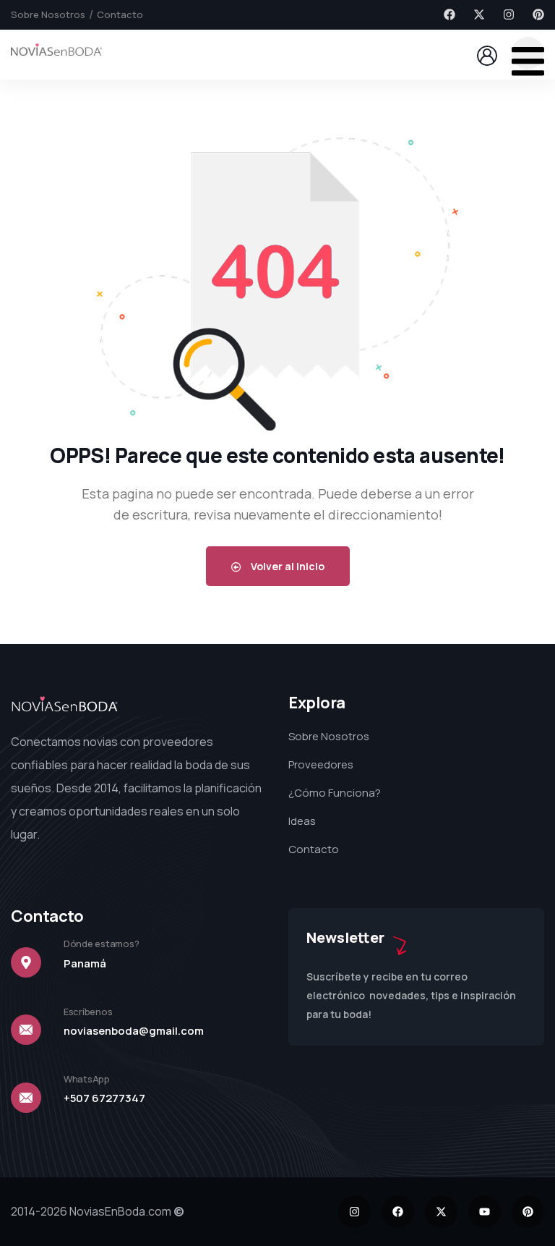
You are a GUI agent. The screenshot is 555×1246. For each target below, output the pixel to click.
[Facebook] (449, 14)
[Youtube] (484, 1211)
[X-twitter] (479, 14)
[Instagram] (509, 14)
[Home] (56, 53)
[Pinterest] (538, 14)
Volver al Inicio (286, 566)
